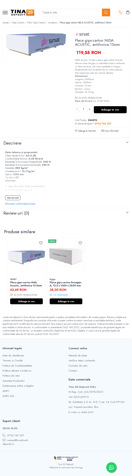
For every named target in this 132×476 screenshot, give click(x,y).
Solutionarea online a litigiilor (18, 386)
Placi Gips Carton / (37, 22)
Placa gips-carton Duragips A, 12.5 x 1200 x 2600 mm (65, 284)
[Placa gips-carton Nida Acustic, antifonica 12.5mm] (26, 257)
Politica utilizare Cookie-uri (17, 371)
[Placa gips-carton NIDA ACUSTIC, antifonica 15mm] (35, 44)
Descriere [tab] (12, 143)
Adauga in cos (110, 110)
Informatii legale (12, 348)
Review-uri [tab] (16, 213)
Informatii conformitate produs (20, 203)
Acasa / (7, 22)
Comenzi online (78, 348)
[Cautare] (106, 12)
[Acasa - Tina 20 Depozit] (22, 12)
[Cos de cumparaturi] (127, 12)
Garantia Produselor (14, 381)
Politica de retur (11, 376)
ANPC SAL (8, 396)
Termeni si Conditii (13, 360)
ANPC (6, 391)
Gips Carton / (19, 22)
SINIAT (13, 279)
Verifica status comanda (82, 360)
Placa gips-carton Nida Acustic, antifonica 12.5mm (26, 284)
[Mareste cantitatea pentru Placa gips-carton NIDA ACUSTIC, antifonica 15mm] (89, 109)
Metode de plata (78, 355)
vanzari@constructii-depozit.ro (16, 442)
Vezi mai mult (13, 197)
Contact (73, 371)
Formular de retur (78, 366)
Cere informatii (111, 131)
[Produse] (5, 13)
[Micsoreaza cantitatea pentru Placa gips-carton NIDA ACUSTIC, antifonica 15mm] (77, 109)
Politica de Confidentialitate (17, 366)
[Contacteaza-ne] (120, 12)
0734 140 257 (15, 435)
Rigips (52, 279)
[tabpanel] (35, 44)
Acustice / (53, 22)
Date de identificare (13, 355)
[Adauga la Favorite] (41, 243)
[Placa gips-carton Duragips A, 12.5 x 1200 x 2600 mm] (66, 257)
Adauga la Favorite (86, 131)
